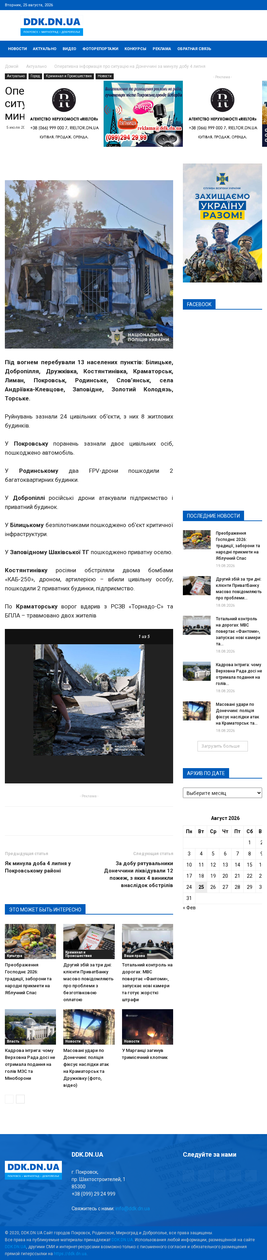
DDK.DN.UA (122, 1239)
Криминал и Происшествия (69, 76)
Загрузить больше (220, 746)
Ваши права (134, 956)
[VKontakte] (245, 5)
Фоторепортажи (100, 49)
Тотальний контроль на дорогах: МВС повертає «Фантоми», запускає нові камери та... (238, 631)
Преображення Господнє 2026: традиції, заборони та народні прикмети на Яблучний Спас (28, 978)
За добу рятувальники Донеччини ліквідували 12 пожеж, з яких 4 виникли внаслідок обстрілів (138, 874)
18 (201, 876)
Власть (13, 1041)
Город (35, 76)
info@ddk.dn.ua (132, 1208)
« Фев (189, 907)
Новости (17, 49)
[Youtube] (257, 5)
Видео (69, 49)
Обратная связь (194, 49)
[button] (253, 49)
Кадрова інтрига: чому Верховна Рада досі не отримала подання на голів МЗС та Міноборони (30, 1064)
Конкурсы (135, 49)
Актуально (44, 49)
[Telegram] (222, 5)
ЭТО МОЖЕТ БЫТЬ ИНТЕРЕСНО (45, 909)
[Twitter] (234, 5)
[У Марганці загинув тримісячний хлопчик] (147, 1026)
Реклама (162, 49)
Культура (14, 956)
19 (213, 876)
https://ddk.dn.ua (70, 1253)
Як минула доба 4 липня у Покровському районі (38, 867)
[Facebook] (211, 5)
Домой (11, 66)
